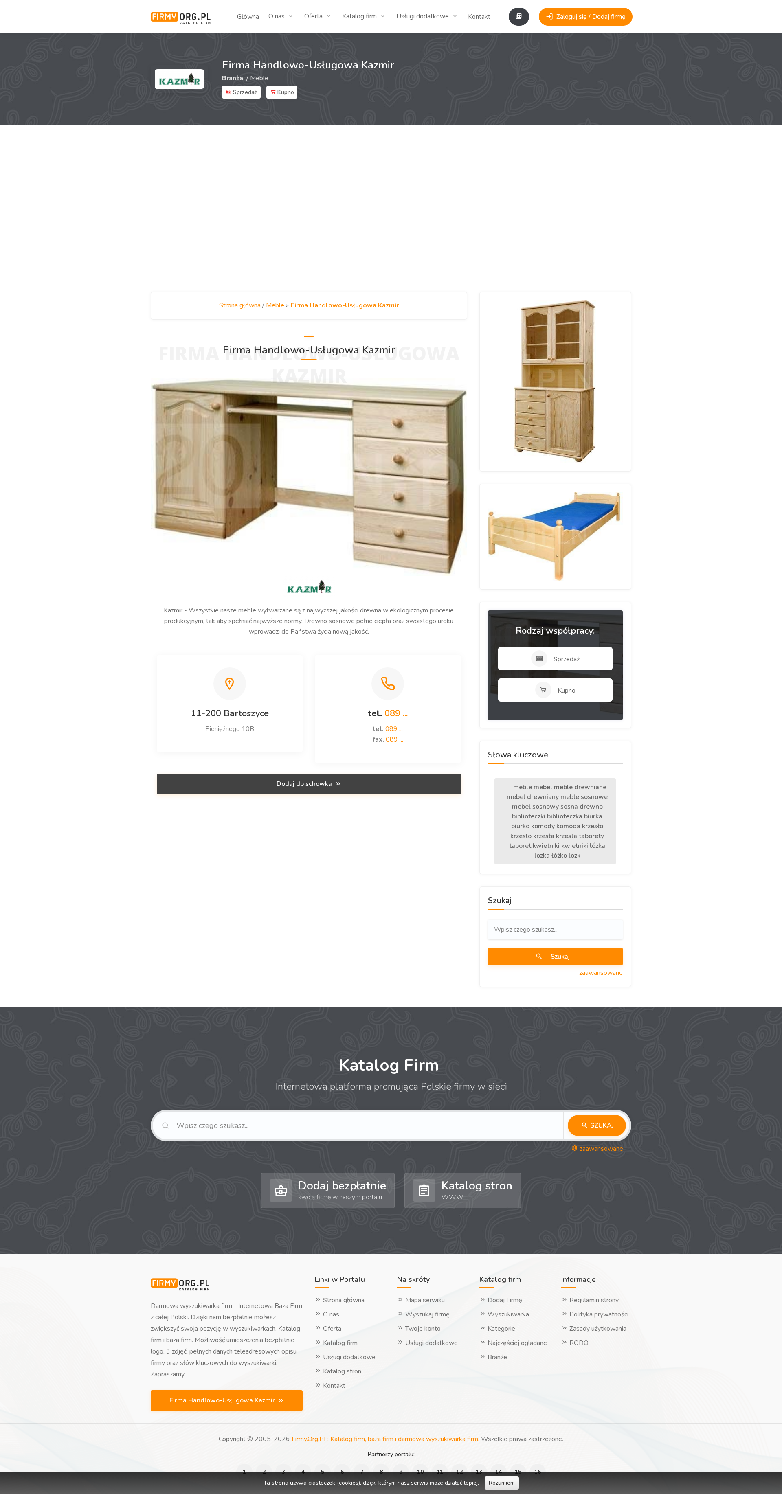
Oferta (313, 16)
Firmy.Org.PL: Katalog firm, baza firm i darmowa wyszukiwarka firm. (385, 1439)
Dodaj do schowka (305, 783)
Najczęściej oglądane (516, 1342)
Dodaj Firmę (504, 1300)
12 (459, 1472)
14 (498, 1472)
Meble (259, 78)
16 (537, 1472)
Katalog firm (359, 16)
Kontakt (479, 16)
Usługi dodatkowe (422, 16)
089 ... (396, 713)
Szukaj (559, 956)
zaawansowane (601, 972)
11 (440, 1472)
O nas (276, 16)
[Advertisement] (391, 208)
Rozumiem (502, 1483)
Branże (496, 1357)
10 (420, 1472)
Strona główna (240, 305)
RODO (578, 1342)
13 (479, 1472)
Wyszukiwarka (507, 1314)
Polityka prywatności (598, 1314)
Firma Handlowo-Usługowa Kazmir (223, 1400)
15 (518, 1472)
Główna (248, 16)
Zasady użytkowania (597, 1328)
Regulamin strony (593, 1300)
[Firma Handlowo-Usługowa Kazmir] (309, 476)
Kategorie (500, 1328)
